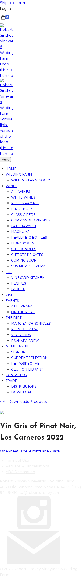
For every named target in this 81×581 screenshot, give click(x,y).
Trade (11, 381)
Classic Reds (23, 215)
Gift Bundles (23, 249)
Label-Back (50, 451)
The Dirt (13, 318)
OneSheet (9, 451)
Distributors (23, 386)
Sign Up (18, 352)
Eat (9, 272)
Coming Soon (24, 260)
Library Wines (25, 243)
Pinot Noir (21, 209)
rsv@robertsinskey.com (39, 493)
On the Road (23, 312)
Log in (5, 8)
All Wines (20, 192)
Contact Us (16, 375)
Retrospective (25, 364)
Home (11, 169)
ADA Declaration (20, 472)
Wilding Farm (19, 174)
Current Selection (29, 358)
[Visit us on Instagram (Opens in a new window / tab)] (34, 528)
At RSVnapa (21, 306)
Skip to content (14, 3)
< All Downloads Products (23, 401)
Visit (10, 295)
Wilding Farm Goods (31, 180)
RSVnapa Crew (25, 341)
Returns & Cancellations (27, 466)
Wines (11, 186)
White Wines (23, 197)
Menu (5, 159)
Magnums (20, 232)
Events (12, 301)
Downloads (23, 392)
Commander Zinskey (30, 220)
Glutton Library (27, 369)
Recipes (18, 283)
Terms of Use (17, 460)
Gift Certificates (27, 255)
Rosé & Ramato (25, 203)
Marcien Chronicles (31, 324)
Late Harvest (23, 226)
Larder (18, 289)
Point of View (24, 329)
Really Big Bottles (29, 238)
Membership (18, 346)
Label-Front (29, 451)
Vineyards (21, 335)
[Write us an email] (34, 563)
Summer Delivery (28, 266)
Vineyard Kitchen (28, 278)
